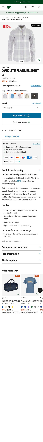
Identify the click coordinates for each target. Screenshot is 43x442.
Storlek (4, 103)
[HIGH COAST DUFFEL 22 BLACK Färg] (9, 307)
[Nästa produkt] (40, 290)
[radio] (5, 96)
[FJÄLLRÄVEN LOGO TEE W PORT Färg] (28, 307)
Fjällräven (5, 67)
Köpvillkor (36, 144)
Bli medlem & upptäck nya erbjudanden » (21, 13)
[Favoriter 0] (32, 7)
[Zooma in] (38, 60)
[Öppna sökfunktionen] (26, 7)
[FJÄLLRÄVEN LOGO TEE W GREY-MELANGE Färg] (35, 307)
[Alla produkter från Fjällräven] (7, 26)
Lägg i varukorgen (19, 115)
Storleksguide (36, 103)
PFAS (19, 181)
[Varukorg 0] (39, 7)
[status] (21, 61)
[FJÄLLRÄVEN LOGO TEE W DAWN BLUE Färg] (22, 307)
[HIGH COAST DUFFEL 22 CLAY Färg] (6, 307)
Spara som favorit (20, 122)
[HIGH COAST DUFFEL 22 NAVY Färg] (3, 307)
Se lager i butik (11, 136)
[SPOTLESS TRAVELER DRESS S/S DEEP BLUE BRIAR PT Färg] (41, 307)
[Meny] (3, 7)
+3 (34, 96)
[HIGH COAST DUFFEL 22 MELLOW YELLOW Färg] (12, 307)
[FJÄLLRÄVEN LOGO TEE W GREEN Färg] (32, 307)
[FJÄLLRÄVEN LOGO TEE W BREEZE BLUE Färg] (25, 307)
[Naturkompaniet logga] (9, 7)
